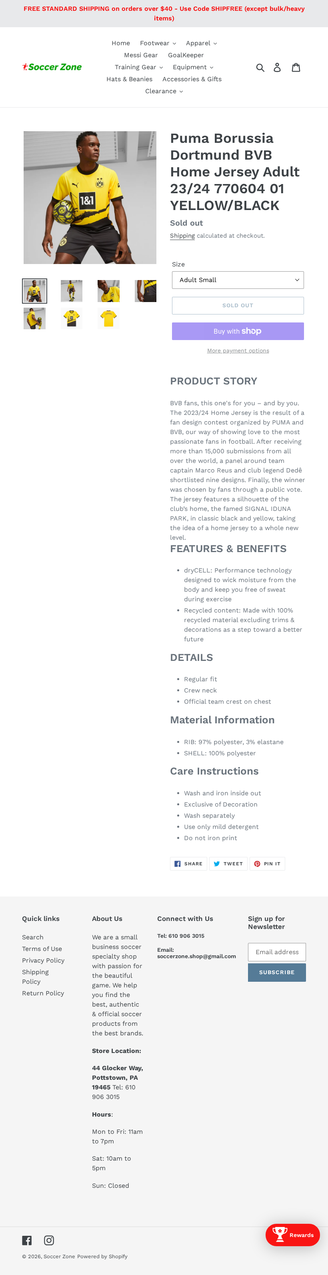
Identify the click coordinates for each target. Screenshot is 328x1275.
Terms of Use (42, 949)
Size (178, 264)
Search (33, 937)
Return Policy (43, 993)
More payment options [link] (238, 350)
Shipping (182, 235)
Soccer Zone (59, 1256)
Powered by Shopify (102, 1256)
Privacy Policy (43, 960)
